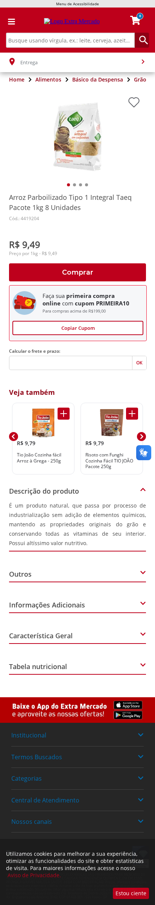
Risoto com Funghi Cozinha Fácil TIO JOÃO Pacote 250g (109, 461)
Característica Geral (41, 635)
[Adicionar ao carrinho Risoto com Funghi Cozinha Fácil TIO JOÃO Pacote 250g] (132, 414)
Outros (20, 574)
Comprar (77, 272)
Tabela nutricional (38, 666)
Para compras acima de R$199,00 (74, 311)
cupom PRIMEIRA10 (102, 303)
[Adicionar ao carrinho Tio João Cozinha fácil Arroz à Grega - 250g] (64, 414)
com (67, 303)
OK (139, 363)
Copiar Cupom (78, 328)
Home (16, 79)
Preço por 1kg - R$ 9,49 (33, 253)
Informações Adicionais (47, 604)
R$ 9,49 (24, 244)
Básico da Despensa (97, 79)
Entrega (29, 62)
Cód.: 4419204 (24, 218)
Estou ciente (130, 893)
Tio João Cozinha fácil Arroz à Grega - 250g (39, 458)
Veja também (32, 392)
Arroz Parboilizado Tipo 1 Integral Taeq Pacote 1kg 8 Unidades (70, 202)
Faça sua (54, 295)
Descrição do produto (44, 491)
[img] (77, 710)
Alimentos (48, 79)
